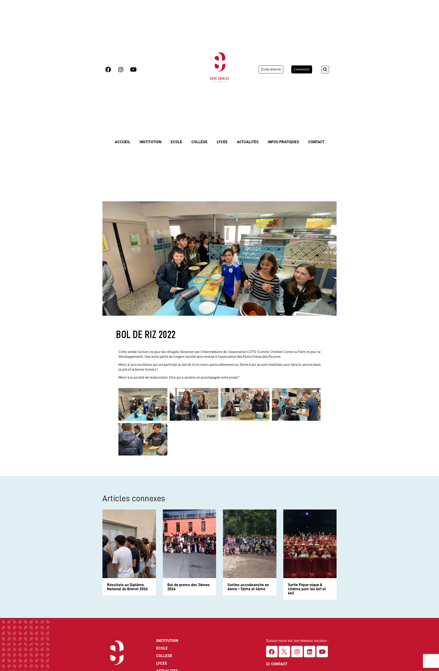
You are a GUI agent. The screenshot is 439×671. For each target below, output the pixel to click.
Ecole (176, 142)
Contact (316, 142)
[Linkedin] (309, 651)
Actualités (248, 142)
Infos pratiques (283, 142)
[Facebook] (108, 69)
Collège (199, 142)
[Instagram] (120, 69)
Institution (150, 142)
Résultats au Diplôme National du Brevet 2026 (127, 587)
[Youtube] (133, 69)
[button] (325, 69)
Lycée (222, 142)
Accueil (122, 142)
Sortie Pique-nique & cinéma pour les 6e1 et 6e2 (307, 589)
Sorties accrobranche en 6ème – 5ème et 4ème (248, 587)
